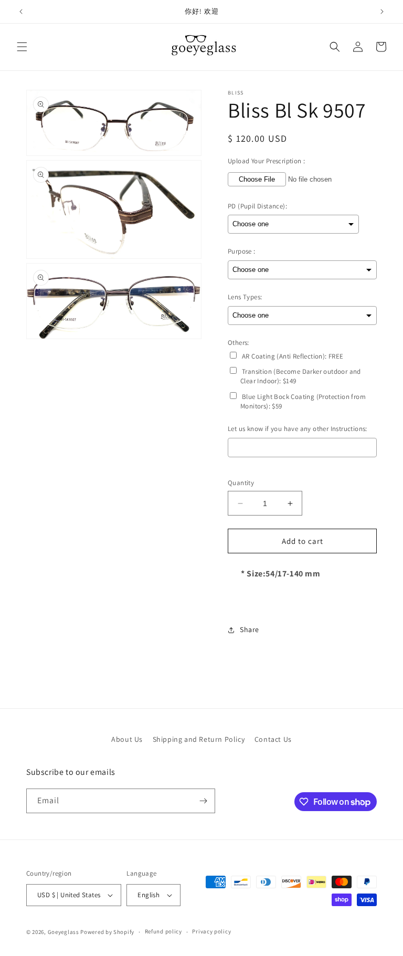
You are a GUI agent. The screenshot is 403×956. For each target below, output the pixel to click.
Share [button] (249, 629)
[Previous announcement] (21, 11)
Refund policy (163, 931)
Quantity (241, 482)
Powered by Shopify (107, 932)
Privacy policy (211, 931)
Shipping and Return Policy (199, 739)
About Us (127, 739)
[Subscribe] (203, 801)
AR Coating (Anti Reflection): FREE (293, 356)
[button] (22, 46)
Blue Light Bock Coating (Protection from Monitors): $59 (303, 401)
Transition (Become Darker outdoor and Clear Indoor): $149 (300, 376)
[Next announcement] (382, 11)
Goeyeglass (63, 932)
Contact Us (273, 739)
